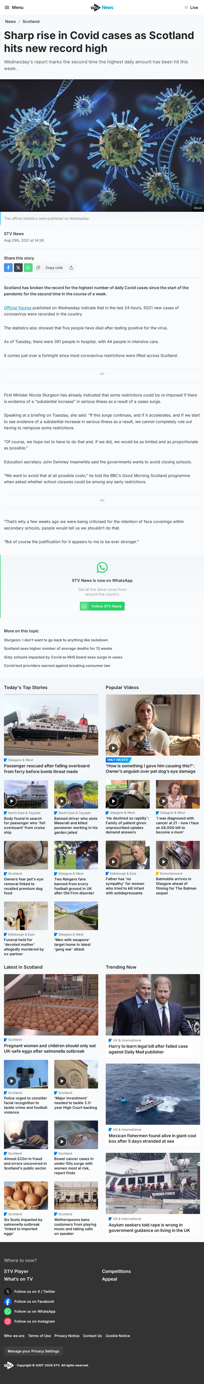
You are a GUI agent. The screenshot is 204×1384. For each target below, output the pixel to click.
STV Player (16, 1271)
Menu (17, 7)
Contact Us (92, 1336)
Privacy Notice (66, 1336)
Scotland (31, 21)
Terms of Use (39, 1336)
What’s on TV (18, 1279)
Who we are (14, 1336)
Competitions (116, 1271)
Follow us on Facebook (34, 1301)
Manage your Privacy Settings (33, 1351)
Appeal (109, 1279)
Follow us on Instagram (34, 1321)
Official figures (17, 307)
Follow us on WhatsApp (34, 1311)
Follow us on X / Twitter (34, 1291)
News (10, 21)
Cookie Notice (118, 1336)
